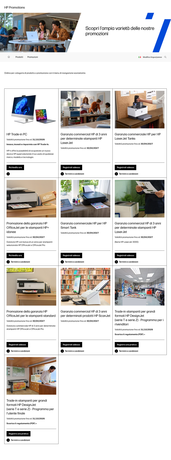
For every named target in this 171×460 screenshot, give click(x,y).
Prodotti (19, 57)
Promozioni (32, 57)
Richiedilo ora (15, 167)
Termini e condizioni (74, 174)
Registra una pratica (127, 344)
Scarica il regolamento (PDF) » (130, 334)
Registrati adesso (71, 167)
